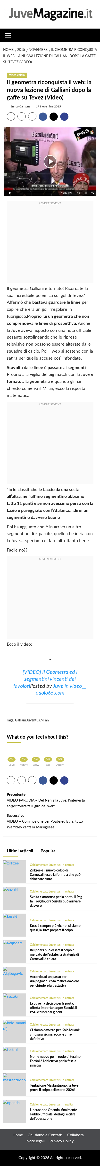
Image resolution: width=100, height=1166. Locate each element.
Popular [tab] (47, 851)
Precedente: (46, 800)
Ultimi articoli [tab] (19, 851)
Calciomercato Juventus (45, 864)
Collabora (75, 1135)
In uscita (67, 1104)
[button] (8, 35)
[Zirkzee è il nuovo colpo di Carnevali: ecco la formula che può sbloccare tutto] (11, 863)
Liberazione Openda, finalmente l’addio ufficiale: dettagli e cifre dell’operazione (53, 1114)
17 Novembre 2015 (48, 106)
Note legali (35, 1141)
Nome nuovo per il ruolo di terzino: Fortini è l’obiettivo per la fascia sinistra (56, 1061)
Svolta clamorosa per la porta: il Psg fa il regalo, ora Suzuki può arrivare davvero (56, 901)
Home (18, 1135)
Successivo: (45, 821)
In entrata (68, 864)
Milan (45, 720)
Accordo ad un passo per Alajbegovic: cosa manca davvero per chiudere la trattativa (54, 981)
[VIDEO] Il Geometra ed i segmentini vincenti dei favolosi (45, 679)
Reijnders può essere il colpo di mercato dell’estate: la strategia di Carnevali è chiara (54, 955)
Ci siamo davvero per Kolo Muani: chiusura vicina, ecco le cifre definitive (55, 1035)
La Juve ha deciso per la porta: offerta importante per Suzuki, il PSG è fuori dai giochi (53, 1008)
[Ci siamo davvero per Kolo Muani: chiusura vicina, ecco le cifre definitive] (14, 1026)
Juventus (33, 720)
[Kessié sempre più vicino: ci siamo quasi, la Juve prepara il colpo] (10, 916)
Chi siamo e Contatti (45, 1135)
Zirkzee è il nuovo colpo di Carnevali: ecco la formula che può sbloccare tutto (55, 875)
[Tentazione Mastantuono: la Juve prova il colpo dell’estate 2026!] (14, 1078)
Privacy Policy (62, 1141)
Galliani (20, 720)
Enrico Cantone (20, 106)
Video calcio (17, 75)
